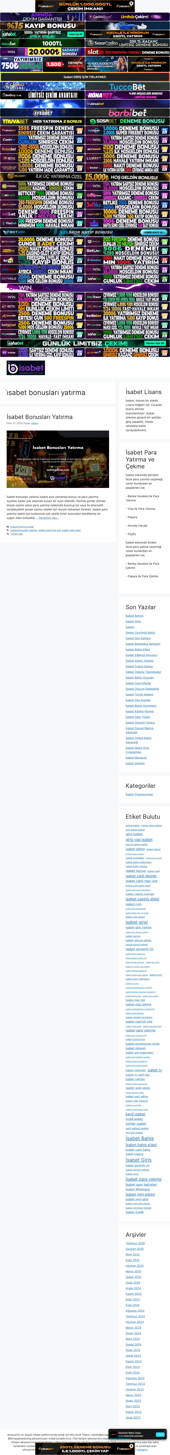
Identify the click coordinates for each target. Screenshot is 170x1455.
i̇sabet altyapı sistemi (135, 854)
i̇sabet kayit (156, 974)
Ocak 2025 (133, 1282)
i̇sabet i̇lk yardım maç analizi (138, 967)
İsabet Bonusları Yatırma (40, 416)
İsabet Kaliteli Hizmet (140, 711)
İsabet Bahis (140, 1138)
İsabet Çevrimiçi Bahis (140, 632)
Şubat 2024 (133, 1344)
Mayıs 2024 (133, 1327)
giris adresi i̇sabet (135, 829)
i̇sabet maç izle (135, 1000)
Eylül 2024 (133, 1305)
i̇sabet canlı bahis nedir (138, 885)
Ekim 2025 (133, 1254)
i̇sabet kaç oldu (132, 983)
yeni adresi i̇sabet (137, 1128)
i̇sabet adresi (153, 849)
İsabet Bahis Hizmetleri (141, 705)
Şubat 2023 (133, 1412)
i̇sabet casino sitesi (142, 899)
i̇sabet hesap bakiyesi (135, 962)
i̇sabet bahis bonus (154, 858)
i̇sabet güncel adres (138, 940)
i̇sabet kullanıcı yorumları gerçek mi (141, 992)
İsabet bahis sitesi (141, 1145)
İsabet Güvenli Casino (140, 722)
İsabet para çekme (143, 1179)
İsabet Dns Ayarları (138, 700)
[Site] (42, 130)
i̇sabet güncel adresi (137, 944)
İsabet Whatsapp (138, 1189)
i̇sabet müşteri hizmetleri (139, 1017)
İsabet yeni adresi (140, 1194)
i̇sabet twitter (135, 1079)
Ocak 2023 (133, 1417)
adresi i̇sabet (133, 825)
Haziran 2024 (135, 1322)
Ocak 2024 (133, 1350)
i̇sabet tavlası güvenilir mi (136, 1061)
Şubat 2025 (133, 1277)
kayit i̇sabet (135, 1114)
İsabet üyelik (135, 1212)
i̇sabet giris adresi (135, 916)
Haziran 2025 (135, 1265)
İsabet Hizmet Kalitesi (137, 1169)
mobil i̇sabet (134, 1119)
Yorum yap (16, 533)
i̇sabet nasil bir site (139, 1021)
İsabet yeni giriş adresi (138, 1203)
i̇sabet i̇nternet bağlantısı (136, 971)
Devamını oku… (49, 518)
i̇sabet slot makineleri (139, 1052)
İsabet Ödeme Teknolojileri (143, 672)
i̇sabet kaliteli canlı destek (137, 975)
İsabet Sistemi (135, 763)
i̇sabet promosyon (135, 1039)
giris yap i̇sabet (139, 839)
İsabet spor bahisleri (141, 1185)
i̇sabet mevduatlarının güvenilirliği (140, 1009)
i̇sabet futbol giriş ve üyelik (137, 913)
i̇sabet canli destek (141, 876)
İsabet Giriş (133, 621)
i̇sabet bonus (136, 871)
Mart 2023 (133, 1406)
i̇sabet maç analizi (150, 996)
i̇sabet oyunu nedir (133, 1026)
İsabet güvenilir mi (137, 1165)
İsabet (130, 627)
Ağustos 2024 (135, 1310)
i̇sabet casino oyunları (140, 894)
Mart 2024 (133, 1339)
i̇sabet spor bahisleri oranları (138, 1057)
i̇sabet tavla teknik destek (137, 1065)
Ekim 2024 (133, 1299)
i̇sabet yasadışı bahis (135, 1093)
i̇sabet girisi (137, 922)
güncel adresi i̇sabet (137, 844)
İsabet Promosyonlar (22, 526)
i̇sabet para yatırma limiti (136, 1035)
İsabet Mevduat (136, 757)
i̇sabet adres (135, 849)
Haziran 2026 (135, 1249)
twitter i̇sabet (136, 1124)
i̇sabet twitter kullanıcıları (136, 1084)
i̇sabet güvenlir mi (139, 949)
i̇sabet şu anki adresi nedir (137, 1109)
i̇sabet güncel (133, 936)
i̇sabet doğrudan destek (136, 909)
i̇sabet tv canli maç (138, 1074)
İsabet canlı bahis (138, 1149)
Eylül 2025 (132, 1260)
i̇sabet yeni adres (137, 1096)
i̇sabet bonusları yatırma (23, 530)
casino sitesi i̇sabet (151, 825)
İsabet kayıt (132, 1174)
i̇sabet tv (155, 1070)
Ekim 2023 (133, 1367)
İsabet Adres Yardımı (140, 660)
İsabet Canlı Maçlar (138, 683)
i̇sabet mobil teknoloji (135, 1013)
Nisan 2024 (133, 1333)
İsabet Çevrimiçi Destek (138, 1207)
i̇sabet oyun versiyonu (152, 1026)
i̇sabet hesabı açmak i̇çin (136, 958)
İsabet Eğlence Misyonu (141, 655)
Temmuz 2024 (135, 1316)
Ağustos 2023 (135, 1378)
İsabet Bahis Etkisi (138, 649)
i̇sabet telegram (136, 1070)
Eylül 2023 (133, 1372)
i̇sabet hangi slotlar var (135, 954)
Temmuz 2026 (135, 1243)
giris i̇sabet (134, 834)
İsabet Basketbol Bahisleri (143, 644)
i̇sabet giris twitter (139, 927)
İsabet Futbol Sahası (139, 666)
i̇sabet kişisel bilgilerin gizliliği (139, 988)
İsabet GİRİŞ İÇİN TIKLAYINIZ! (85, 77)
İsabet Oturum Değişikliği (142, 689)
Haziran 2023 (135, 1389)
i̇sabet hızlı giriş (153, 962)
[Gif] (85, 177)
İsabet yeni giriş (137, 1199)
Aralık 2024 (133, 1288)
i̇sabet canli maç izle (49, 530)
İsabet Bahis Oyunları (140, 677)
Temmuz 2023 (135, 1384)
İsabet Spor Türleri (138, 717)
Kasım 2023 (134, 1361)
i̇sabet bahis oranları (136, 866)
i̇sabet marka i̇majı (133, 996)
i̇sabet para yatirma (140, 1030)
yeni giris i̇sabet (134, 1132)
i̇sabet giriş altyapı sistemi (137, 932)
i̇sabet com (133, 904)
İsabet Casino (134, 1154)
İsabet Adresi (134, 615)
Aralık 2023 (133, 1355)
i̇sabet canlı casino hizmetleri (138, 890)
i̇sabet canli (153, 871)
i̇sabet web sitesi (71, 530)
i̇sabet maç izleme (138, 1004)
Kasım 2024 (134, 1294)
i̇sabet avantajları (135, 857)
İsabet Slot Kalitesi (138, 638)
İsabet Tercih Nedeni (139, 694)
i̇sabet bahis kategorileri (139, 862)
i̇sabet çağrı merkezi (137, 1100)
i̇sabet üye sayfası (133, 1105)
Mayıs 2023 (133, 1395)
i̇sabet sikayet (136, 1048)
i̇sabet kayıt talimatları (137, 978)
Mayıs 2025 (133, 1271)
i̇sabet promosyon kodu (143, 1043)
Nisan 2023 (133, 1400)
